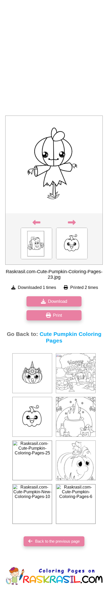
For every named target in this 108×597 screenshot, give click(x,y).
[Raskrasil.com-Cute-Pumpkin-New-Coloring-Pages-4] (76, 417)
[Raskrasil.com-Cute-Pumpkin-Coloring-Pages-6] (76, 504)
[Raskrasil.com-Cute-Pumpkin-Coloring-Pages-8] (76, 460)
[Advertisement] (54, 59)
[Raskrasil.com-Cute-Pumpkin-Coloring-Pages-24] (32, 417)
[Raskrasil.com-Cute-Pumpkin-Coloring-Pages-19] (32, 373)
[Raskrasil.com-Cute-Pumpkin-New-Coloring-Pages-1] (76, 373)
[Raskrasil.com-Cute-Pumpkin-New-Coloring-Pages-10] (32, 504)
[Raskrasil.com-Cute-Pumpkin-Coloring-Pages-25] (32, 460)
